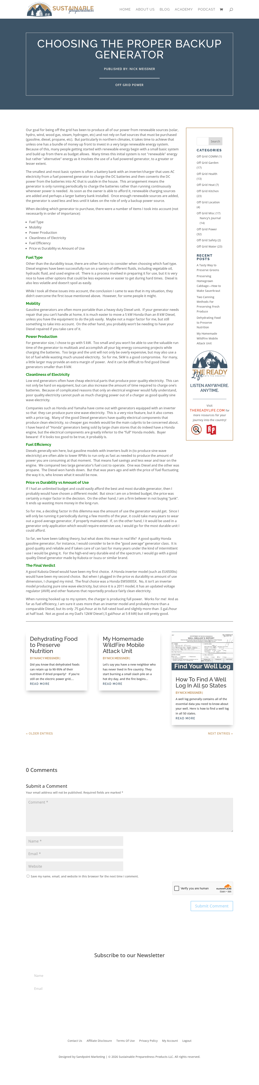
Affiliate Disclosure (99, 1041)
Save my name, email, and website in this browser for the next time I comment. (85, 876)
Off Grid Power (129, 85)
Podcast (206, 9)
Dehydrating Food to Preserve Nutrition (209, 322)
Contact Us (75, 1041)
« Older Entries (39, 733)
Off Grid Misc (206, 213)
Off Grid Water (207, 246)
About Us (145, 9)
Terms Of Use (125, 1041)
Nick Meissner (118, 658)
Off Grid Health (207, 174)
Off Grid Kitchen (208, 191)
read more (40, 683)
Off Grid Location (208, 202)
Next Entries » (220, 733)
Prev (189, 430)
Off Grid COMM (207, 156)
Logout (186, 1041)
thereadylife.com (207, 410)
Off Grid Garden (208, 163)
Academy (184, 9)
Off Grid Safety (207, 240)
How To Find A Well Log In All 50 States (201, 682)
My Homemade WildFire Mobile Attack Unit (207, 338)
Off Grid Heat (206, 185)
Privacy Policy (148, 1041)
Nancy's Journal (210, 218)
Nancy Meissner (46, 658)
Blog (165, 9)
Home (125, 9)
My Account (170, 1041)
